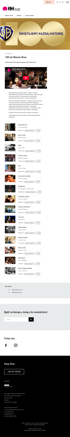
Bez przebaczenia (22, 125)
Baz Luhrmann (22, 260)
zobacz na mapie (9, 416)
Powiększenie (21, 186)
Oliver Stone (22, 240)
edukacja (19, 15)
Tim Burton (21, 219)
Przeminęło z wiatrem (23, 196)
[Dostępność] (56, 2)
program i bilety (9, 15)
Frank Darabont (23, 209)
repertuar (48, 2)
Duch (19, 166)
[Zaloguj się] (60, 2)
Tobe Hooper (22, 168)
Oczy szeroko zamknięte (24, 176)
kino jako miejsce (29, 15)
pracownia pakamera (30, 430)
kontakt (6, 400)
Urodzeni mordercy (23, 237)
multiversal (42, 430)
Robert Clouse (22, 250)
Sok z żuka (21, 217)
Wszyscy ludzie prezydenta (25, 268)
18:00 (38, 202)
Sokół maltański (22, 227)
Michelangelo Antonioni (26, 188)
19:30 (38, 130)
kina (12, 395)
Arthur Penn (22, 137)
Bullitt (19, 145)
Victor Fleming (22, 199)
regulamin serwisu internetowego (14, 393)
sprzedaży (18, 395)
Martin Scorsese (23, 158)
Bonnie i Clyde (21, 135)
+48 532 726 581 (14, 372)
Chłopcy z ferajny (22, 155)
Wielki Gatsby (21, 258)
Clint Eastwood (23, 127)
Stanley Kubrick (23, 178)
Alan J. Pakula (22, 270)
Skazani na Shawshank (24, 207)
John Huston (22, 229)
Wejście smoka (22, 248)
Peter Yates (21, 147)
